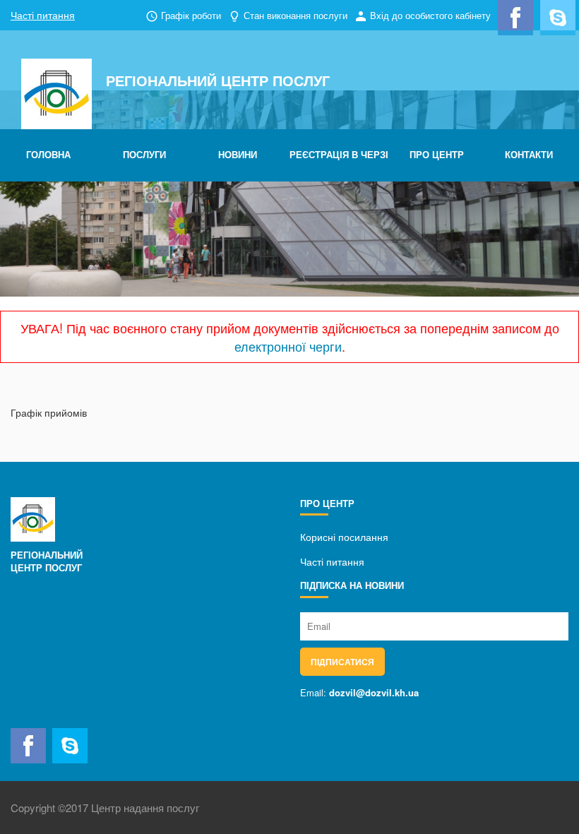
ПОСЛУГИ (144, 154)
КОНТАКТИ (529, 154)
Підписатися (342, 661)
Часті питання (43, 15)
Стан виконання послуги (295, 15)
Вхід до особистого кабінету (430, 15)
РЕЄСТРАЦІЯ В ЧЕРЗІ (339, 154)
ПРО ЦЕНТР (437, 154)
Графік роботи (191, 15)
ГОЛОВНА (48, 154)
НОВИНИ (237, 154)
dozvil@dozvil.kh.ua (374, 692)
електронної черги (288, 346)
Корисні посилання (344, 537)
